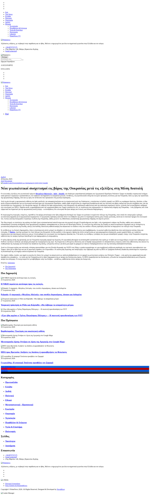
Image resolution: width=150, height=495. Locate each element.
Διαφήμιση (10, 446)
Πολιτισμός (14, 32)
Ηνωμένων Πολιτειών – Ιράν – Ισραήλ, (50, 194)
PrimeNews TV (15, 36)
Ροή (6, 12)
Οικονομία (9, 20)
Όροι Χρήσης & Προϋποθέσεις (16, 486)
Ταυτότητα (10, 441)
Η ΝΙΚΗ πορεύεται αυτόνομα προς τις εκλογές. (22, 284)
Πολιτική (8, 18)
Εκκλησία (9, 409)
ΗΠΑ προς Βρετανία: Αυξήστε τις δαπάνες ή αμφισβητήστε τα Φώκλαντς (34, 352)
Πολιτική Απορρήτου (12, 484)
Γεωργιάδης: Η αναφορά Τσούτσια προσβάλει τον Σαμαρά (27, 362)
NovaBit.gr (61, 489)
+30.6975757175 (11, 47)
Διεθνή (7, 22)
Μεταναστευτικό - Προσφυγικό (19, 405)
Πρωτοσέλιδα (11, 382)
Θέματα (8, 24)
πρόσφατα (11, 263)
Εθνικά (8, 400)
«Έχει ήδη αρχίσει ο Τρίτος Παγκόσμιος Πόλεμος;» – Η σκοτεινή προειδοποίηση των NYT (42, 315)
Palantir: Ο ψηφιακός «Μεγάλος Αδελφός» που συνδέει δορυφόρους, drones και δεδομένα (41, 294)
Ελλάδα (8, 16)
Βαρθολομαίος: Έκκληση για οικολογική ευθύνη (23, 331)
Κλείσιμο (4, 57)
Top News (9, 14)
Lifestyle (13, 34)
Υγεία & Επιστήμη (16, 30)
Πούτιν (12, 232)
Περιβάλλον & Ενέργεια (18, 28)
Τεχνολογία (14, 26)
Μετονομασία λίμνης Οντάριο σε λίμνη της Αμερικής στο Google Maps (33, 342)
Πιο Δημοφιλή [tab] (10, 266)
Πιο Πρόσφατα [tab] (10, 268)
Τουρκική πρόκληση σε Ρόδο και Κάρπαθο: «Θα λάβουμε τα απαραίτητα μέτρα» (37, 305)
